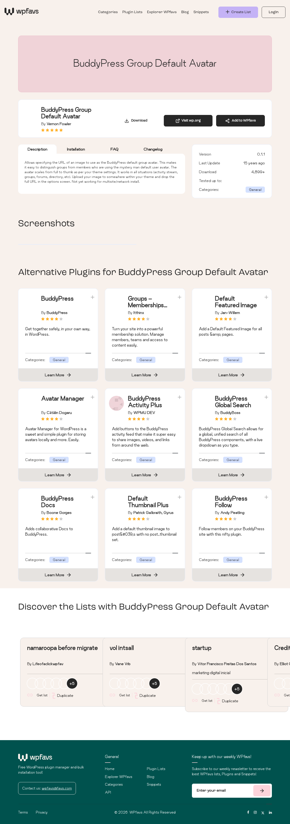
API (108, 792)
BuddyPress (57, 298)
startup (201, 647)
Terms (23, 812)
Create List (240, 12)
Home (109, 769)
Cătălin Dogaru (59, 412)
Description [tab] (37, 149)
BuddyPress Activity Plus (145, 401)
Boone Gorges (59, 512)
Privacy (42, 812)
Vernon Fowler (59, 124)
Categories (108, 12)
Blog (185, 12)
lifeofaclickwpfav (48, 663)
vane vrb (122, 663)
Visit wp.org (190, 120)
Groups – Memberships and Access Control (146, 308)
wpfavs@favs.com (57, 788)
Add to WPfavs (243, 120)
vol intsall (122, 647)
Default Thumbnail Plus (148, 501)
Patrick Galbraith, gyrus (153, 512)
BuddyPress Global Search (233, 401)
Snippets (201, 12)
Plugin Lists (132, 12)
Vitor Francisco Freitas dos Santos (227, 663)
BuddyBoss (230, 412)
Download (138, 120)
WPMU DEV (144, 412)
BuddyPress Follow (231, 501)
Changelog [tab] (153, 149)
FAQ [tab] (114, 149)
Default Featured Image (236, 301)
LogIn (273, 12)
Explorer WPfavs (162, 12)
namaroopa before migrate (62, 647)
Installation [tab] (76, 149)
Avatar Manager (62, 398)
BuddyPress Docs (57, 501)
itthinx (138, 312)
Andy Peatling (232, 512)
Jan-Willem (230, 312)
